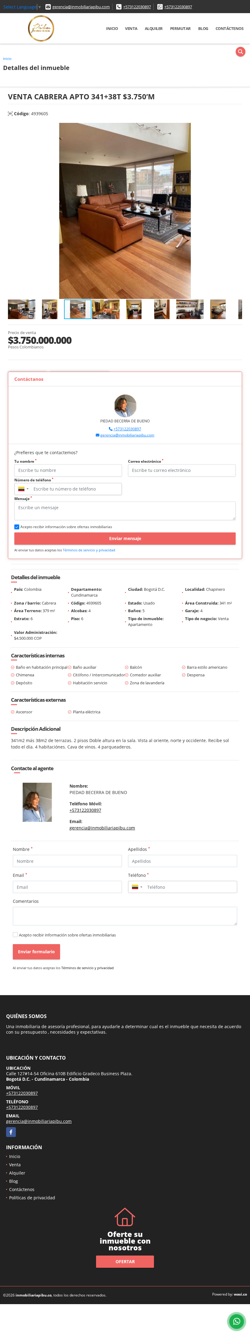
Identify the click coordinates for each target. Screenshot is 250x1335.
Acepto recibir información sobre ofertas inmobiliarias (67, 935)
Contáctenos (230, 28)
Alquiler (154, 28)
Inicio (112, 28)
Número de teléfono (33, 480)
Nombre (23, 849)
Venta (131, 28)
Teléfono (138, 875)
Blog (203, 28)
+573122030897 (137, 6)
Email (20, 875)
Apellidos (139, 849)
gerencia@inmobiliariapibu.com (81, 6)
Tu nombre (25, 461)
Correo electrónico (145, 461)
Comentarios (26, 901)
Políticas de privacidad (32, 1198)
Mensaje (23, 498)
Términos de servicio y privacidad (89, 550)
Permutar (180, 28)
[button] (236, 128)
